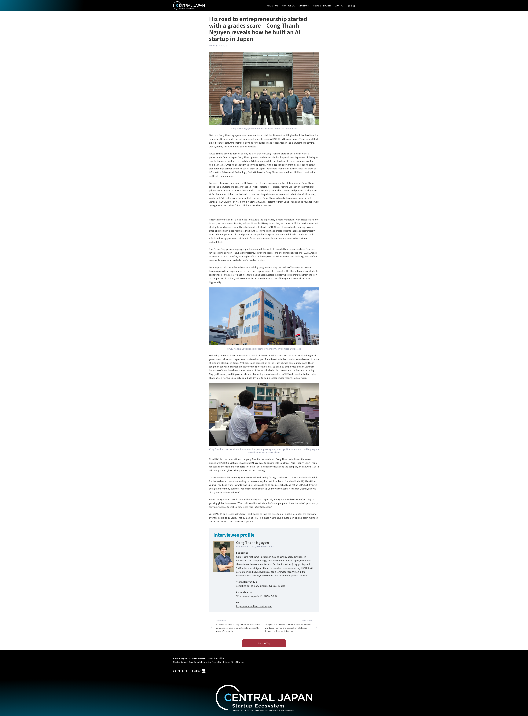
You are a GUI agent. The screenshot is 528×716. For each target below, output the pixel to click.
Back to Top (264, 643)
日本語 (351, 5)
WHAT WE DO (288, 5)
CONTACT (340, 5)
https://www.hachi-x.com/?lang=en (254, 606)
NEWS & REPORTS (322, 5)
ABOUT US (272, 5)
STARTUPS (304, 5)
